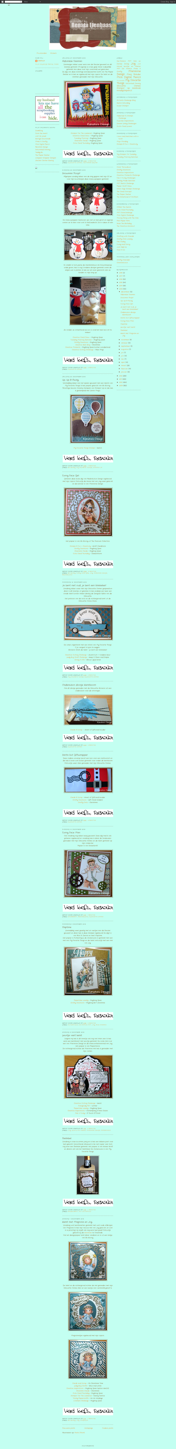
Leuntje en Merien (79, 1130)
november (125, 340)
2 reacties (92, 675)
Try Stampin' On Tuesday (126, 154)
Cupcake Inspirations (125, 121)
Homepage (88, 1428)
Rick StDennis (101, 1025)
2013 (121, 289)
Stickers (53, 53)
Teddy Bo (39, 152)
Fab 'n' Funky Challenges (126, 178)
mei (122, 359)
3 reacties (92, 1023)
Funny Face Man (71, 832)
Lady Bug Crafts (80, 1386)
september (126, 346)
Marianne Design (100, 573)
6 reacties (92, 161)
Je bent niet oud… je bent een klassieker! (84, 585)
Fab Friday (121, 242)
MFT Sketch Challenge (125, 183)
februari (124, 369)
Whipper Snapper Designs (45, 158)
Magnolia (84, 1420)
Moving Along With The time (128, 218)
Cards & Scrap (76, 730)
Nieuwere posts (68, 1428)
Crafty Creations (81, 342)
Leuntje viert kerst (72, 1035)
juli (122, 352)
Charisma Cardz (81, 141)
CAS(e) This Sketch (124, 207)
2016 (121, 279)
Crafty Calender (123, 260)
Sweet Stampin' (123, 106)
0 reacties (92, 466)
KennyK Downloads (42, 139)
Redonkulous (67, 575)
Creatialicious (122, 263)
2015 (121, 282)
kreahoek (136, 88)
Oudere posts (107, 1428)
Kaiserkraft (72, 917)
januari (124, 372)
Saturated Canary (42, 150)
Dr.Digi (126, 64)
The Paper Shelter (42, 155)
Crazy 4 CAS (79, 660)
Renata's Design (41, 147)
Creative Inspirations (76, 1111)
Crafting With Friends (125, 236)
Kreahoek (88, 1233)
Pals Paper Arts (123, 221)
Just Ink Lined (40, 136)
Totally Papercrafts (80, 1398)
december (125, 292)
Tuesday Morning (81, 138)
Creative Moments (72, 347)
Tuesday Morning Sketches (81, 340)
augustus (125, 349)
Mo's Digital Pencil (42, 144)
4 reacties (92, 820)
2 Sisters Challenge (81, 1401)
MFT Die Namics (85, 1211)
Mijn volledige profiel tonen (47, 64)
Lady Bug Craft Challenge (77, 657)
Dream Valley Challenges (126, 123)
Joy (91, 573)
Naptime (66, 927)
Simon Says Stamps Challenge (128, 189)
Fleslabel (66, 1138)
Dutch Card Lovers (124, 126)
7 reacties (92, 1419)
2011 (120, 379)
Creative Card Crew (81, 136)
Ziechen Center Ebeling (44, 160)
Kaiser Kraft (73, 1211)
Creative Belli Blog (83, 345)
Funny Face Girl (70, 475)
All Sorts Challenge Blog (126, 100)
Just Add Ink (122, 247)
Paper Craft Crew (124, 186)
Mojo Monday (122, 141)
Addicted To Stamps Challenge (125, 117)
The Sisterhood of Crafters (127, 197)
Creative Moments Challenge (128, 175)
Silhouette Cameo (75, 163)
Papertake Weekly (81, 1000)
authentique (73, 1025)
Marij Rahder (134, 74)
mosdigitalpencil (124, 90)
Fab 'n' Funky (80, 1113)
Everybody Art (84, 1106)
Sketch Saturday (123, 103)
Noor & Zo (121, 250)
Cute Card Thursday (81, 143)
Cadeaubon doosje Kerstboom (79, 685)
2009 (121, 385)
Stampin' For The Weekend (81, 133)
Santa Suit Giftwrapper (75, 755)
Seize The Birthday (124, 223)
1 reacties (91, 915)
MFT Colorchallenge (124, 212)
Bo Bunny (71, 467)
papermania (106, 1130)
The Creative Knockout (126, 226)
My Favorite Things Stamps (84, 448)
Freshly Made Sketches (126, 181)
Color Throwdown (124, 167)
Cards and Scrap (79, 1383)
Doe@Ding (39, 131)
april (123, 362)
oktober (124, 343)
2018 (121, 273)
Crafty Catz (83, 802)
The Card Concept (124, 191)
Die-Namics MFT (85, 1025)
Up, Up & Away (70, 379)
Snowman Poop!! (71, 173)
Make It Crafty (41, 141)
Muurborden (42, 53)
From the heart (41, 133)
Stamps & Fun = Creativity (80, 546)
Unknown (41, 61)
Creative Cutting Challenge (82, 350)
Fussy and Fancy (123, 244)
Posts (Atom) (80, 1433)
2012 (121, 376)
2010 (121, 382)
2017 (121, 276)
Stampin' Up (97, 467)
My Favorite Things (84, 467)
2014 (121, 286)
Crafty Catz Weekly (124, 239)
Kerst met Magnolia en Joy (77, 1222)
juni (122, 356)
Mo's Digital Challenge (125, 215)
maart (124, 365)
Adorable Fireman (72, 61)
